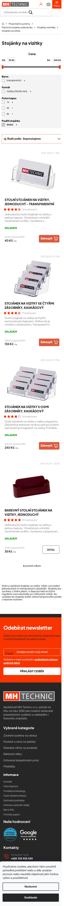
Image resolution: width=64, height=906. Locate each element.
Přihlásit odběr (32, 671)
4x (10, 108)
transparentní (16, 80)
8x (10, 113)
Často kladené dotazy (14, 795)
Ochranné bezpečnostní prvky (21, 760)
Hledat (56, 12)
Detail (51, 549)
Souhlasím (30, 897)
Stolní (12, 124)
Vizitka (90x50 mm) (19, 91)
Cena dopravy (10, 786)
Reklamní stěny (12, 754)
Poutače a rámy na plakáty (19, 741)
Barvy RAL (9, 809)
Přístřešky (9, 766)
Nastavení (31, 886)
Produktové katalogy (14, 791)
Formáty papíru (11, 814)
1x (10, 102)
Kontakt (7, 781)
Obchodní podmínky (14, 800)
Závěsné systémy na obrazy (20, 735)
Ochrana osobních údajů (16, 805)
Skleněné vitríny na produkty (20, 748)
